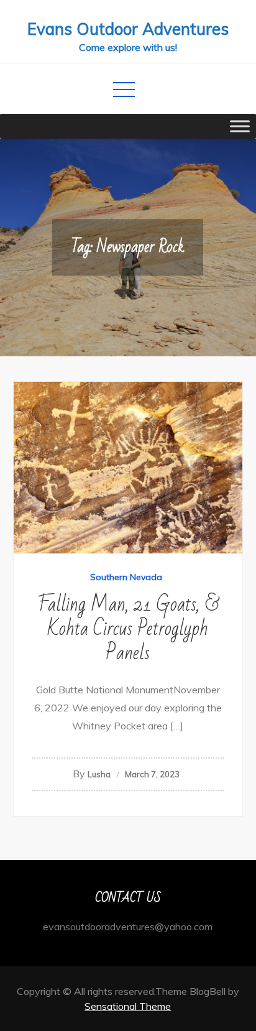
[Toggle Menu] (240, 126)
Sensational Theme (128, 1006)
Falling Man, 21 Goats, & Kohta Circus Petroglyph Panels (128, 628)
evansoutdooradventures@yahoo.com (128, 926)
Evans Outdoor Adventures (128, 29)
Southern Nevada (126, 577)
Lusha (99, 774)
